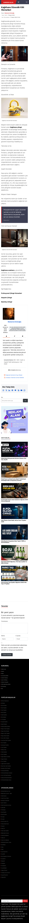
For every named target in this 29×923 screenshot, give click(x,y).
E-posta (18, 635)
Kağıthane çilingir (16, 127)
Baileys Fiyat (3, 749)
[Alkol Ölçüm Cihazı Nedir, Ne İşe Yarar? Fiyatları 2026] (14, 511)
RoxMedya (3, 844)
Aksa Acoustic (4, 814)
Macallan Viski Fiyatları (5, 768)
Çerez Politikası (4, 679)
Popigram (3, 863)
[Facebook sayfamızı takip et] (12, 390)
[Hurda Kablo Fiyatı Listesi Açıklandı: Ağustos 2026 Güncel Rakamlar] (14, 490)
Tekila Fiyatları (4, 752)
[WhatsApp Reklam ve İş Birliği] (14, 419)
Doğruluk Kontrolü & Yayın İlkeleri (14, 375)
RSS (2, 688)
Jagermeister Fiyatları (5, 763)
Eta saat (2, 816)
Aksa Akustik (3, 812)
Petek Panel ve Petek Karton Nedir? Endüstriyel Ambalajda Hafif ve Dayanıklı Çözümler (13, 479)
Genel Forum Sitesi (5, 798)
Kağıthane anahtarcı (8, 270)
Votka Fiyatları (4, 714)
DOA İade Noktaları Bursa (6, 779)
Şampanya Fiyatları (5, 745)
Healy (2, 847)
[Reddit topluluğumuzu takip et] (15, 390)
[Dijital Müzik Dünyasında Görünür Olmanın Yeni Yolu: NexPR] (14, 449)
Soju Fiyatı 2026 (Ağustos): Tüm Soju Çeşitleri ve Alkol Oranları (14, 562)
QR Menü (3, 703)
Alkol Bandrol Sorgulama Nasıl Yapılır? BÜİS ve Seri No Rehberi (13, 541)
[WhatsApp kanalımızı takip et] (24, 390)
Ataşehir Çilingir (6, 297)
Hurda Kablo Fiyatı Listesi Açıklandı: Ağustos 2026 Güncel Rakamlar (14, 500)
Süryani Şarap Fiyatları (5, 726)
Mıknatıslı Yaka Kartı (5, 800)
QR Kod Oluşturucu (5, 700)
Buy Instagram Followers (6, 856)
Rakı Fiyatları (3, 712)
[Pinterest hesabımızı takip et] (18, 390)
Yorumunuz (4, 621)
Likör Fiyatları (4, 747)
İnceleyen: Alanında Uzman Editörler (15, 377)
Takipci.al (3, 837)
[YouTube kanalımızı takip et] (21, 390)
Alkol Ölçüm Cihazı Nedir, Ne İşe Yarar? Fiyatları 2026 (13, 521)
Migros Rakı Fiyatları (5, 735)
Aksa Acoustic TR (4, 821)
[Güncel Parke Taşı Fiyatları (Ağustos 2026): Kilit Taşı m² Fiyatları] (14, 573)
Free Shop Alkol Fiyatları (6, 740)
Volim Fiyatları (4, 754)
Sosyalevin (3, 858)
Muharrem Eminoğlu (9, 13)
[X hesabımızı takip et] (6, 390)
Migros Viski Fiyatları (5, 728)
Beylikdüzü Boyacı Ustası (6, 842)
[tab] (6, 336)
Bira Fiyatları (3, 717)
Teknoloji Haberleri (5, 835)
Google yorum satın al (5, 872)
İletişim (2, 671)
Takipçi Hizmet (4, 870)
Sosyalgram (3, 865)
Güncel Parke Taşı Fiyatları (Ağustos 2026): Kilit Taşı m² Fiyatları (13, 583)
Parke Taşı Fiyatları (5, 830)
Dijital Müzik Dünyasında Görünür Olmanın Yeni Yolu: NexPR (13, 459)
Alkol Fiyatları (4, 707)
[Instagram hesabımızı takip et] (3, 390)
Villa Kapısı (3, 809)
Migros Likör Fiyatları (5, 733)
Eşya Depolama (4, 851)
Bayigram (3, 861)
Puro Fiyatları (3, 761)
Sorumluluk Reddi (4, 675)
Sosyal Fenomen (4, 875)
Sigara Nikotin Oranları (5, 756)
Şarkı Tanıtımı (4, 802)
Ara (2, 397)
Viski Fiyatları (3, 710)
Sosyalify (3, 854)
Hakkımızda (3, 669)
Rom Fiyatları (3, 742)
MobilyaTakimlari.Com (5, 791)
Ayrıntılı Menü (3, 705)
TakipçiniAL (3, 877)
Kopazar (2, 826)
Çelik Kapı (3, 807)
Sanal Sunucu (3, 795)
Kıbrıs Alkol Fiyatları (5, 738)
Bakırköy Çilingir (6, 302)
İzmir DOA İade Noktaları (6, 775)
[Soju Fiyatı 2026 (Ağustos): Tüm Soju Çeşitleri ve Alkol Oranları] (14, 552)
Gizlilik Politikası (4, 677)
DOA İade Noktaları (5, 770)
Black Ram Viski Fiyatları (6, 766)
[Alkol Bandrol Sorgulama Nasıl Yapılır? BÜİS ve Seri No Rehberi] (14, 532)
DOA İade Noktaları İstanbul (6, 772)
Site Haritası (3, 686)
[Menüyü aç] (18, 2)
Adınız (3, 635)
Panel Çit (3, 828)
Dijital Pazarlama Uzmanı (6, 805)
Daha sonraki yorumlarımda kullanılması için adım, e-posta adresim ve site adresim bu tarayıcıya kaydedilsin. (14, 647)
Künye (2, 673)
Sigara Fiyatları (4, 759)
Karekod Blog (8, 2)
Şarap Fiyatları (4, 724)
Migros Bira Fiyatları (5, 731)
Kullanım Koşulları (4, 682)
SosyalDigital (3, 868)
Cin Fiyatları (3, 719)
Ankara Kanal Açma (5, 823)
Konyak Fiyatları (4, 721)
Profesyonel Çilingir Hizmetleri (11, 293)
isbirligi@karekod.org (15, 370)
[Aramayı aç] (27, 2)
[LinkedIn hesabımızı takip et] (9, 390)
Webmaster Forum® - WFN (6, 793)
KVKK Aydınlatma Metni (5, 684)
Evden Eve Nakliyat (5, 840)
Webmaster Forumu (5, 833)
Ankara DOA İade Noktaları (6, 777)
